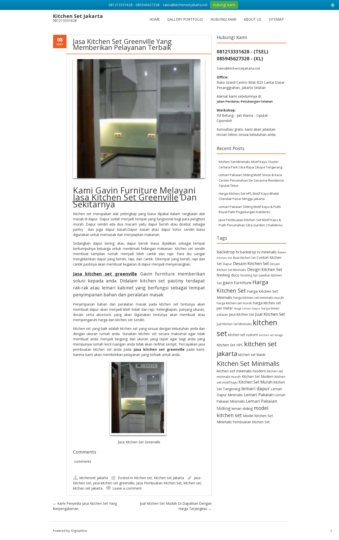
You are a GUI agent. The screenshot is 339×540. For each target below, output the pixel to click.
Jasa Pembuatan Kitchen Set (159, 483)
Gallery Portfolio (185, 19)
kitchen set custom (243, 334)
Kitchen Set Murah (255, 382)
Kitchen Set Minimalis (248, 363)
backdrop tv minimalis (258, 251)
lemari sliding (242, 408)
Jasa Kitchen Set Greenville (125, 197)
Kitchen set (143, 477)
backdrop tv (228, 252)
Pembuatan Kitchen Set (251, 422)
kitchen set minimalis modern (241, 370)
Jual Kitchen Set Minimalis (234, 324)
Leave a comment (127, 488)
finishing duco (228, 275)
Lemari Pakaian (258, 394)
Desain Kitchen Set (251, 263)
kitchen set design (271, 335)
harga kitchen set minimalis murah (258, 297)
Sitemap (276, 19)
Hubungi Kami (223, 19)
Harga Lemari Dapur (247, 308)
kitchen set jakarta (87, 488)
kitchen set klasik (251, 354)
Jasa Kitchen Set (241, 314)
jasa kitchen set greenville (113, 483)
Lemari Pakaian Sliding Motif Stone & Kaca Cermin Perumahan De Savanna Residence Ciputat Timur (251, 180)
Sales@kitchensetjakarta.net (238, 68)
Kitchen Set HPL (230, 344)
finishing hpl (249, 275)
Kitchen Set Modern (257, 376)
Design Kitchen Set (264, 269)
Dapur (227, 264)
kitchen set (192, 483)
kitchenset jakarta (93, 477)
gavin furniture (237, 282)
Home (154, 19)
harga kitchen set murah (234, 303)
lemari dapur (255, 388)
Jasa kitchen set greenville (105, 274)
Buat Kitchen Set (244, 258)
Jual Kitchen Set (270, 314)
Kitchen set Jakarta (169, 477)
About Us (252, 19)
